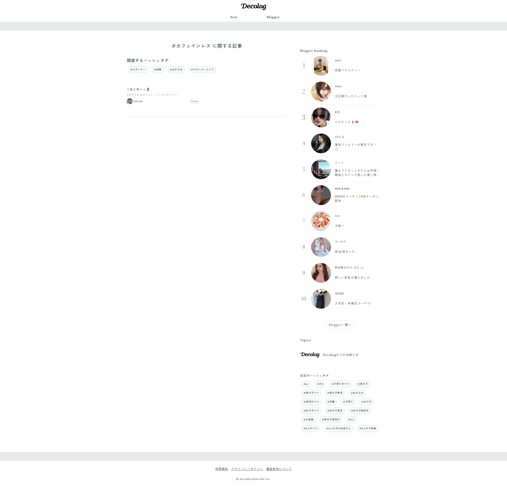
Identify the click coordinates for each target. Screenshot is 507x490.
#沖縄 (331, 401)
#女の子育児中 (360, 410)
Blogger (273, 17)
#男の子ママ (311, 392)
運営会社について (279, 469)
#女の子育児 (335, 410)
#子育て (348, 401)
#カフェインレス (150, 94)
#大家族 (309, 419)
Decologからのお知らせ (341, 355)
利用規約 (221, 469)
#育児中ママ (311, 401)
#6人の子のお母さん (338, 428)
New (233, 17)
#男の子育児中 (331, 419)
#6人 (351, 419)
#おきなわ (357, 392)
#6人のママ (311, 428)
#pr (306, 383)
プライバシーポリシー (247, 469)
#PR (320, 383)
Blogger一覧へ (340, 325)
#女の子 (366, 401)
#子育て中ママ (340, 383)
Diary (194, 101)
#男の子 (363, 383)
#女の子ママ (311, 410)
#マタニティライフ (202, 69)
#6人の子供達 (367, 428)
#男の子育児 (335, 392)
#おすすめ (176, 69)
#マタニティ (138, 69)
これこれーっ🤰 (138, 89)
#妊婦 (158, 69)
